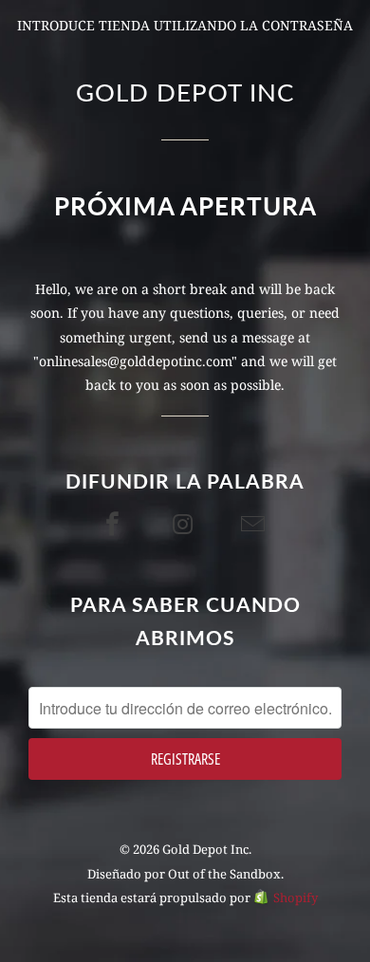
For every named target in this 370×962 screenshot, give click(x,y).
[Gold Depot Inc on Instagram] (185, 524)
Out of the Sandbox (224, 873)
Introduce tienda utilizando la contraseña (185, 25)
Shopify (295, 897)
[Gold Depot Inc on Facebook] (115, 524)
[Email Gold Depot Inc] (255, 524)
